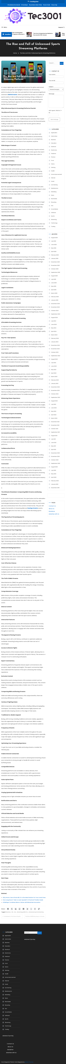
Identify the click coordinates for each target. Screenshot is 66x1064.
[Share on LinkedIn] (15, 908)
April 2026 (53, 251)
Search (60, 27)
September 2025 (55, 272)
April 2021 (53, 449)
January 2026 (54, 258)
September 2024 (55, 314)
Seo (52, 205)
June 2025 (54, 283)
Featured (53, 153)
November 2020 (55, 456)
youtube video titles (36, 5)
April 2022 (53, 415)
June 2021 (53, 442)
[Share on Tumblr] (31, 908)
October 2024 (55, 310)
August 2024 (54, 317)
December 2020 (55, 453)
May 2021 (53, 446)
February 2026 (55, 255)
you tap (55, 5)
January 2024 (54, 342)
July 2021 (53, 439)
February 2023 (55, 380)
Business (8, 912)
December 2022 (55, 387)
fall (12, 912)
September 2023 (55, 355)
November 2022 (55, 390)
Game (52, 164)
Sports (53, 216)
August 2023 (54, 359)
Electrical (53, 146)
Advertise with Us (54, 514)
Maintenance (54, 188)
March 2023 (54, 376)
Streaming (54, 219)
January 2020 (54, 484)
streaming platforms (22, 912)
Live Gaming (54, 185)
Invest (52, 181)
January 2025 (54, 300)
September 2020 (55, 463)
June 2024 (54, 324)
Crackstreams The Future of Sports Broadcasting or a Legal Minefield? (13, 916)
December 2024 (55, 303)
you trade (47, 5)
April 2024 (53, 331)
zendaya (25, 5)
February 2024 (55, 338)
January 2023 (54, 383)
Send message (54, 119)
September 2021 (55, 432)
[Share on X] (11, 908)
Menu (5, 27)
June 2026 (54, 244)
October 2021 (54, 428)
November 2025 (55, 265)
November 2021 (55, 425)
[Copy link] (38, 908)
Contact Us (52, 506)
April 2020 (53, 477)
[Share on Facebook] (7, 908)
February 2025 (55, 296)
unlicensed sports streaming (36, 912)
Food (52, 160)
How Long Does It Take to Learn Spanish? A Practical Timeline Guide (23, 900)
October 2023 (54, 352)
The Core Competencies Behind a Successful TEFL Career (40, 34)
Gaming (53, 167)
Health (53, 171)
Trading (53, 226)
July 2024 (53, 321)
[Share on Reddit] (27, 908)
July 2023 (53, 362)
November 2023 (55, 349)
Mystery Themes (29, 1062)
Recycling (53, 202)
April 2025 (53, 289)
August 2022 (54, 401)
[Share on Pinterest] (23, 908)
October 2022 (54, 394)
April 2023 (53, 373)
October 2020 (54, 460)
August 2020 (54, 467)
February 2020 (55, 481)
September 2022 (55, 397)
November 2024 (55, 307)
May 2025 (53, 286)
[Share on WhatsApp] (19, 908)
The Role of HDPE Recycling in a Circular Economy (35, 916)
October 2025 (54, 269)
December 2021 (55, 421)
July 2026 (53, 241)
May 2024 (53, 328)
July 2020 (53, 470)
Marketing (53, 191)
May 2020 (53, 474)
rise (15, 912)
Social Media (54, 209)
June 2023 (54, 366)
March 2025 (54, 293)
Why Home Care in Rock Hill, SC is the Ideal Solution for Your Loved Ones (24, 897)
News (52, 195)
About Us (51, 508)
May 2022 (53, 411)
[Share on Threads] (35, 908)
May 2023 (53, 369)
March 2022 (54, 418)
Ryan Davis (15, 73)
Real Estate (54, 198)
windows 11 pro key (7, 1036)
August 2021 (54, 435)
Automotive (54, 136)
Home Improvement (56, 174)
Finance (53, 157)
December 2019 (55, 487)
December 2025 (55, 262)
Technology (54, 223)
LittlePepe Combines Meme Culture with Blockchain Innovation (21, 902)
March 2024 (54, 335)
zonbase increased (14, 5)
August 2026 (54, 237)
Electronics (54, 150)
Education (53, 143)
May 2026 (53, 248)
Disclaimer (52, 511)
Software (53, 212)
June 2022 (54, 408)
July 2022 (53, 404)
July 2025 (53, 279)
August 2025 (54, 276)
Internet (53, 178)
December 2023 (55, 345)
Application (54, 132)
